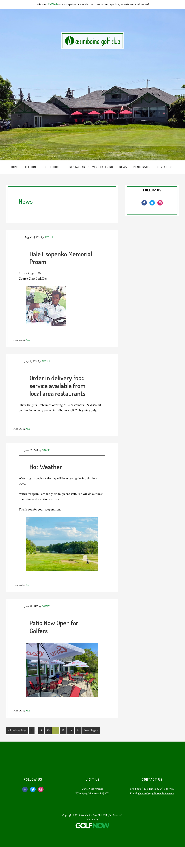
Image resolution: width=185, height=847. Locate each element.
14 (79, 730)
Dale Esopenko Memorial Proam (60, 258)
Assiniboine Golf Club (92, 40)
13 (71, 730)
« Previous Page (17, 731)
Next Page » (91, 731)
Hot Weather (45, 467)
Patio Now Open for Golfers (53, 627)
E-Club (53, 4)
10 (49, 730)
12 (64, 730)
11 (56, 730)
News (27, 340)
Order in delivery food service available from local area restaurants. (58, 385)
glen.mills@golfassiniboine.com (156, 793)
